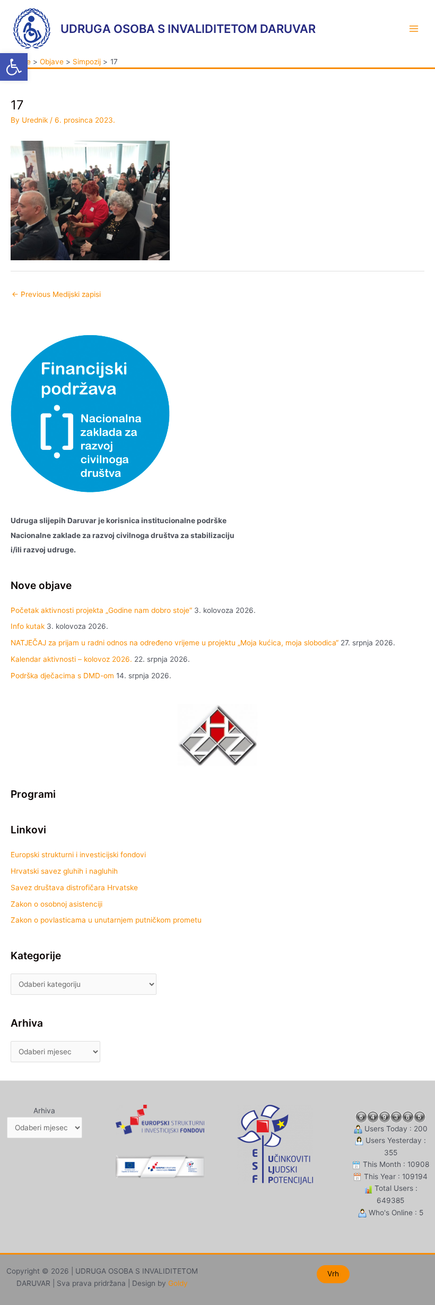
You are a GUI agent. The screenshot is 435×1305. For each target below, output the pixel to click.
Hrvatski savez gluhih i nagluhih (64, 871)
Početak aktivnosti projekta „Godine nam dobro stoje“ (101, 610)
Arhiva (44, 1110)
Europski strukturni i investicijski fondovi (78, 854)
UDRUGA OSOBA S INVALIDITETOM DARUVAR (188, 29)
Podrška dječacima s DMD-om (62, 675)
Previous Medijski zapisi (56, 294)
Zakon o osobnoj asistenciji (56, 904)
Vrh (333, 1273)
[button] (14, 67)
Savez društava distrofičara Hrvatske (74, 887)
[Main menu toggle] (414, 28)
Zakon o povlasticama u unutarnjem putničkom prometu (106, 920)
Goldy (178, 1283)
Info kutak (28, 626)
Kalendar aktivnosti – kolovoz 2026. (71, 659)
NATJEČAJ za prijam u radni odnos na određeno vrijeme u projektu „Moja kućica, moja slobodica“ (174, 642)
